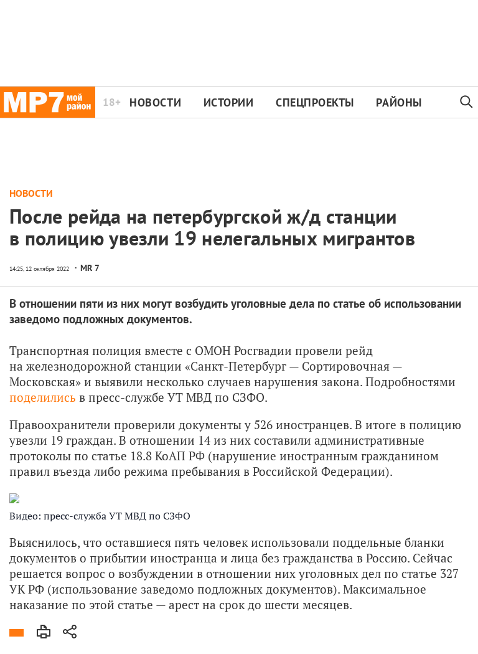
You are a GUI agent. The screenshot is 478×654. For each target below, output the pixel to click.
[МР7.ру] (47, 102)
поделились (42, 397)
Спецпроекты (315, 102)
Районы (398, 102)
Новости (155, 102)
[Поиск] (467, 102)
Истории (229, 102)
